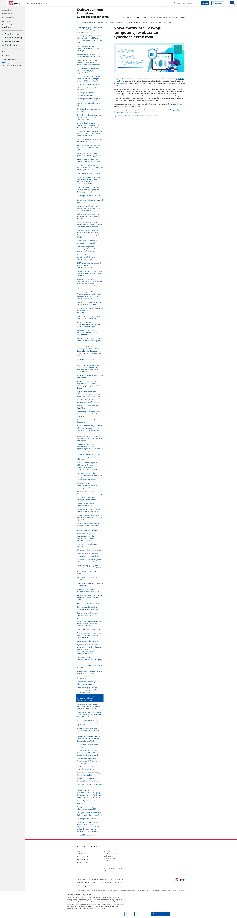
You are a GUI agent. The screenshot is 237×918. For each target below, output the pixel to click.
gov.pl (182, 882)
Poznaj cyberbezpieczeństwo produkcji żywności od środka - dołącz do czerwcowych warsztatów (89, 62)
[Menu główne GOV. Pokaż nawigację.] (3, 3)
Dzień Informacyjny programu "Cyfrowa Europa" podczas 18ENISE (89, 567)
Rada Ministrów (7, 14)
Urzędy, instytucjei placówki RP (8, 26)
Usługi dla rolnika (10, 45)
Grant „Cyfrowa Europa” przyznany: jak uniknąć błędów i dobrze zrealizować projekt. (89, 117)
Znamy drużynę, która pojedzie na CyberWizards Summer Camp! (88, 608)
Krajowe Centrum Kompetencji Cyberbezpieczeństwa (93, 13)
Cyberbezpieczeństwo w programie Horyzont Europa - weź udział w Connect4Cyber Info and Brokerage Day (89, 102)
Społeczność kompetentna (157, 17)
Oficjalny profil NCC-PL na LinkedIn (89, 550)
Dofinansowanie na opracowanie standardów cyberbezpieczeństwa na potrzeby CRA (90, 438)
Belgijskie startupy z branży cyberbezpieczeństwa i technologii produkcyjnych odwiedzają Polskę (89, 394)
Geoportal (94, 882)
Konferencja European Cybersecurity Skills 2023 (89, 786)
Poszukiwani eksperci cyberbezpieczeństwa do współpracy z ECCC (89, 659)
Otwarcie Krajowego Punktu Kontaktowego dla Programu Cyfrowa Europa (87, 761)
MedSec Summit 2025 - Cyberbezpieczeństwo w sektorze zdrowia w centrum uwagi (88, 324)
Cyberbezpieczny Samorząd (86, 819)
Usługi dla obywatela (11, 34)
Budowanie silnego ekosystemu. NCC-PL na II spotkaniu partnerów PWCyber (88, 216)
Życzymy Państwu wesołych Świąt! (88, 173)
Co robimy (131, 17)
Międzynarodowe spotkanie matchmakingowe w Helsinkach (88, 590)
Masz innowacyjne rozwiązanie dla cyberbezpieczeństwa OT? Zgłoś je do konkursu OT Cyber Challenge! (89, 78)
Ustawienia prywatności (84, 886)
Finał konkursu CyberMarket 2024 (88, 629)
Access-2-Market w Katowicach (87, 835)
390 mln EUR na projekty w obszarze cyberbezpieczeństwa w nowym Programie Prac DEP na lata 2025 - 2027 (89, 429)
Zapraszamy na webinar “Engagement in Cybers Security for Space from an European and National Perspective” (89, 622)
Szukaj (205, 3)
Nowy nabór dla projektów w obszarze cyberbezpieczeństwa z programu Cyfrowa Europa (88, 249)
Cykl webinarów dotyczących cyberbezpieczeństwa (87, 683)
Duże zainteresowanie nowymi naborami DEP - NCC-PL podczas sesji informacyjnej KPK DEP (90, 167)
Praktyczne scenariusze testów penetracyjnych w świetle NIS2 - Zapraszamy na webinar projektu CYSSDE (88, 233)
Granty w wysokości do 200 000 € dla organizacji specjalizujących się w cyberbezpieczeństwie (89, 133)
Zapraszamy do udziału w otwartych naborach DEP (89, 666)
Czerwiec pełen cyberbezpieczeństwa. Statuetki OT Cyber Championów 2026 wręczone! (90, 30)
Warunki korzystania (83, 882)
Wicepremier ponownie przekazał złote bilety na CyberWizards (88, 317)
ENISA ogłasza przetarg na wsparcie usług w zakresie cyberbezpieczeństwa (89, 265)
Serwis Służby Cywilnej (9, 59)
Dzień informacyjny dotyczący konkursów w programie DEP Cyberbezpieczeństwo (87, 690)
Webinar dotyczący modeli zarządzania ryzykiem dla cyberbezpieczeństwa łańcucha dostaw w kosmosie (87, 537)
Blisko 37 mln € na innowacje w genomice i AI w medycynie (87, 242)
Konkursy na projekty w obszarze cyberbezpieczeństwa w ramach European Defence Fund (88, 739)
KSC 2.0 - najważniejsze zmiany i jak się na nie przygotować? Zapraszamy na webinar (89, 87)
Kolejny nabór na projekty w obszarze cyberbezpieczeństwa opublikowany (87, 332)
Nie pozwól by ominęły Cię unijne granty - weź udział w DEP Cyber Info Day (89, 147)
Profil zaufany (6, 52)
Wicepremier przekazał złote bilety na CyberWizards (90, 584)
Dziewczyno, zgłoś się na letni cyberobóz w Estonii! (87, 614)
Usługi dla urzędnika (11, 41)
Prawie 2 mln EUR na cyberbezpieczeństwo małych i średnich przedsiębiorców (87, 485)
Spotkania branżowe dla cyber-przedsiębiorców (87, 746)
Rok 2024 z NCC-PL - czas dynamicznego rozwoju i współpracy (89, 493)
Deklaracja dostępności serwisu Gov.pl (111, 882)
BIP (111, 879)
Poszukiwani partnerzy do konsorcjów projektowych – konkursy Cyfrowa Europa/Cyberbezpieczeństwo (90, 476)
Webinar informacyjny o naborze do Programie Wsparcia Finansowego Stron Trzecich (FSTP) (89, 273)
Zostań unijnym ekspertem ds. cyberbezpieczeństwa (87, 504)
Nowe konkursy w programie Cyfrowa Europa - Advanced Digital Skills (89, 730)
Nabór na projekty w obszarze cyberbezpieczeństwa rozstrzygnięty (89, 160)
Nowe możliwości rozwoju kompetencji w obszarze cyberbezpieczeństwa (86, 698)
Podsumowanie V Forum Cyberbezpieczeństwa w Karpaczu (88, 780)
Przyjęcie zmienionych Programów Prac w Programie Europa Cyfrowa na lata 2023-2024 (89, 714)
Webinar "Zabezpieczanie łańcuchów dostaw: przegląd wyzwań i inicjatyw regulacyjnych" (89, 517)
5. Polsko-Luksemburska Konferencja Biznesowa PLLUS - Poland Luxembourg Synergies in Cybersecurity (89, 674)
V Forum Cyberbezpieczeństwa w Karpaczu (88, 802)
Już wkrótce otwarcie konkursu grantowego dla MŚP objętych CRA (89, 154)
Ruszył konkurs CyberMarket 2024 (88, 641)
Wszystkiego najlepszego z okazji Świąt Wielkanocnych (88, 407)
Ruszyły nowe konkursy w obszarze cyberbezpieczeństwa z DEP (89, 808)
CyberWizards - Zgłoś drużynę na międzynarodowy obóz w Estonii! (88, 401)
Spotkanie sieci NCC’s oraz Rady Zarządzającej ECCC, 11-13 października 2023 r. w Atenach (88, 753)
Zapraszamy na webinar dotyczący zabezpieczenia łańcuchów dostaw (89, 561)
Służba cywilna (93, 879)
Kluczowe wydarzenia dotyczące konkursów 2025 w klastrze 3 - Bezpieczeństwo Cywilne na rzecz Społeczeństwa (88, 368)
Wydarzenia (173, 17)
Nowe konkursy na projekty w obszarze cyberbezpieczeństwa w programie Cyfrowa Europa (88, 706)
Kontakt (182, 17)
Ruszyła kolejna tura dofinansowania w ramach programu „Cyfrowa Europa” (89, 597)
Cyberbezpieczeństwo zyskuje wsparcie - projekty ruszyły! (87, 94)
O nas (123, 17)
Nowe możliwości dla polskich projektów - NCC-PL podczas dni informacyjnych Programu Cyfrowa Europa (89, 384)
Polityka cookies (81, 879)
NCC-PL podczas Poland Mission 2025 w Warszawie (90, 376)
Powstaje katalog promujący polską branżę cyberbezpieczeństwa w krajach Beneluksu (89, 635)
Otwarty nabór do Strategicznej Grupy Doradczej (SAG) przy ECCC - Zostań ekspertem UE (89, 189)
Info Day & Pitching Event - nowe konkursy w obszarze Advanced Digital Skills (88, 722)
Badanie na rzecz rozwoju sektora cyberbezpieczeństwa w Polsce (88, 510)
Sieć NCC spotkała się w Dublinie (88, 603)
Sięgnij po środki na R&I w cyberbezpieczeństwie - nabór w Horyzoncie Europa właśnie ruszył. (89, 125)
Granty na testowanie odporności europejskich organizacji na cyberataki (88, 457)
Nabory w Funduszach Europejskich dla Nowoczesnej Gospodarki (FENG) (89, 814)
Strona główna (9, 10)
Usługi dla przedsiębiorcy (13, 38)
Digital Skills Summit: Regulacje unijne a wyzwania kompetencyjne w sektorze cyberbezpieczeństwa (89, 224)
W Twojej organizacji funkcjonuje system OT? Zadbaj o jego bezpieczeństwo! (88, 70)
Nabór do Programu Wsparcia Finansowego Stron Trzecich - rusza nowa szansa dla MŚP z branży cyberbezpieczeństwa (89, 295)
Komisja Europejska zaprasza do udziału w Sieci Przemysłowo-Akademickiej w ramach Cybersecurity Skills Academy (88, 466)
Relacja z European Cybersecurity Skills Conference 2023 (88, 774)
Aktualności (141, 17)
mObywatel (219, 3)
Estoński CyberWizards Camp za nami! (88, 573)
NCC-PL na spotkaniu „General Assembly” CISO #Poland (87, 768)
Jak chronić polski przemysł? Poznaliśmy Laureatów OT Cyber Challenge (88, 48)
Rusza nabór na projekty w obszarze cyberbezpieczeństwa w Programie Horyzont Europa (89, 340)
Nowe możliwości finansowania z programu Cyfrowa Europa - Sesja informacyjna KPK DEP (88, 208)
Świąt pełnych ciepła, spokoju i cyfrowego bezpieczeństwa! (87, 499)
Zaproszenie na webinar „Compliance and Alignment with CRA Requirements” (90, 310)
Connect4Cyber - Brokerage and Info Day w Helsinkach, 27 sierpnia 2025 (89, 303)
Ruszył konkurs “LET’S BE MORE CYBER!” (87, 578)
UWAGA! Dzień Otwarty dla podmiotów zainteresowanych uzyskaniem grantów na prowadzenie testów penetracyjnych (90, 447)
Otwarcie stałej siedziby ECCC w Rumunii (88, 545)
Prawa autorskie (119, 879)
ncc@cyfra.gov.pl (110, 858)
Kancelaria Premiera (9, 17)
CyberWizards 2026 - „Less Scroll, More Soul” (88, 110)
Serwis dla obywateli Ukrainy (12, 64)
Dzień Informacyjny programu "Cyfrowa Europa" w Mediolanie (88, 555)
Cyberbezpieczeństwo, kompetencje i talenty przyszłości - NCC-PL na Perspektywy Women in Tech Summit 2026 (90, 39)
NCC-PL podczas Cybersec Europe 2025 (88, 360)
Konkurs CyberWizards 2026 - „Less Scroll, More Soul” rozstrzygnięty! (89, 55)
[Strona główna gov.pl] (77, 22)
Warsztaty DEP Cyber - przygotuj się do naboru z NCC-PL (89, 140)
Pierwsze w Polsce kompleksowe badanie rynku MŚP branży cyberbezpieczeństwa (88, 257)
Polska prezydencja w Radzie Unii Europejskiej (88, 421)
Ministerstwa (6, 21)
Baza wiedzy (6, 55)
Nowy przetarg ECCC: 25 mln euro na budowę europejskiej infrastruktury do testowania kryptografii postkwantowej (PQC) (89, 180)
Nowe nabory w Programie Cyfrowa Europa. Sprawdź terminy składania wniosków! (89, 414)
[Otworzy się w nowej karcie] (105, 871)
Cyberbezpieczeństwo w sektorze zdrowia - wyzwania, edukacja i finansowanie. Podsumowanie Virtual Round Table (90, 199)
